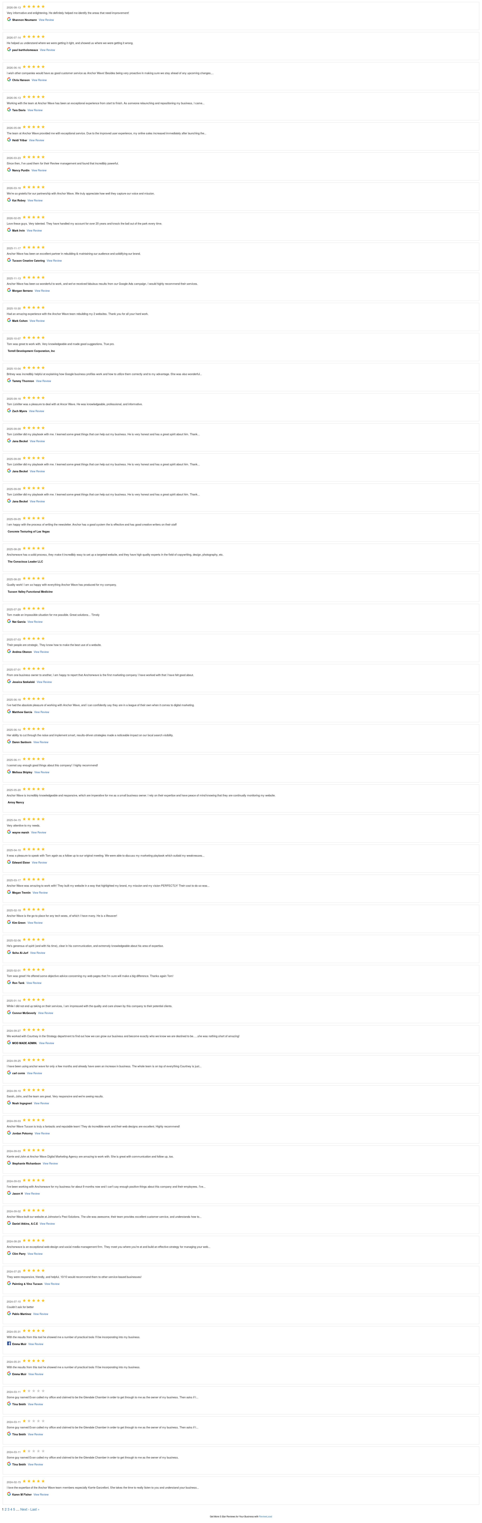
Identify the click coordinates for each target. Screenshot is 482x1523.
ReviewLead (265, 1516)
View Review (46, 20)
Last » (35, 1509)
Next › (24, 1509)
